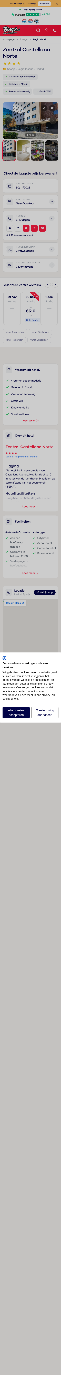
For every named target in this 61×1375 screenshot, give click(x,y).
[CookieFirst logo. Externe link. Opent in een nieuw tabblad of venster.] (4, 658)
